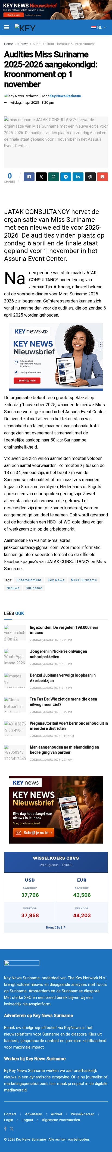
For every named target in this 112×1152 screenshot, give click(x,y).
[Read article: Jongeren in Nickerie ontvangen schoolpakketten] (15, 656)
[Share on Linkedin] (78, 176)
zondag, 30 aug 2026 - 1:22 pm (51, 712)
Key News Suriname (31, 1139)
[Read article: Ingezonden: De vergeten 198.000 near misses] (15, 632)
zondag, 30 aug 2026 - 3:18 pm (51, 687)
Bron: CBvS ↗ (56, 927)
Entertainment (29, 580)
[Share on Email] (102, 176)
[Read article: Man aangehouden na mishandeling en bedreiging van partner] (15, 752)
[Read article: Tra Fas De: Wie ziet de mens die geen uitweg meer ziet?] (15, 704)
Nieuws (23, 44)
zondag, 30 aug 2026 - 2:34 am (51, 759)
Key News (56, 580)
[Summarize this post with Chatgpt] (90, 176)
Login (8, 1120)
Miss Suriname (84, 580)
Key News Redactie (65, 96)
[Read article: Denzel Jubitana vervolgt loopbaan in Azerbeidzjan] (15, 680)
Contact (10, 1114)
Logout (27, 1120)
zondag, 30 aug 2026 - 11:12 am (52, 735)
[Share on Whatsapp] (53, 176)
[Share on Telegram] (65, 176)
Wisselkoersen (82, 1114)
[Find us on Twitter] (12, 1129)
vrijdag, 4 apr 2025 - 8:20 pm (32, 102)
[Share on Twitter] (41, 176)
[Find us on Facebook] (5, 1129)
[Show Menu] (6, 27)
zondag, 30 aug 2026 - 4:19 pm (51, 663)
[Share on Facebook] (29, 176)
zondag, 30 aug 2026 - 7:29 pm (51, 640)
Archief (56, 1114)
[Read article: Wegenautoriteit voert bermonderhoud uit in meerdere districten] (15, 728)
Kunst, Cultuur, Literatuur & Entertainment (64, 44)
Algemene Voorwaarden (61, 1120)
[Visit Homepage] (35, 27)
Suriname (34, 588)
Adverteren (33, 1114)
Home (8, 44)
